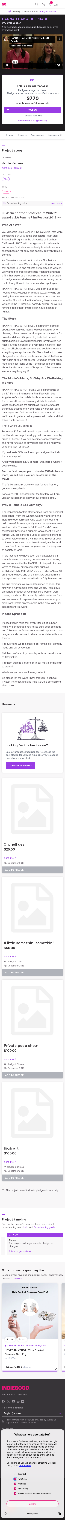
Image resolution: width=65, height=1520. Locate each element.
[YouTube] (13, 1401)
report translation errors (25, 1422)
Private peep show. (21, 1045)
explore (18, 1278)
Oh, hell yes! (15, 844)
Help (26, 1227)
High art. (12, 1148)
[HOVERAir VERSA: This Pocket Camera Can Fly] (30, 1311)
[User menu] (56, 4)
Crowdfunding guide (44, 1227)
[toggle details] (57, 1370)
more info (7, 168)
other (6, 191)
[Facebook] (3, 1401)
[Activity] (50, 4)
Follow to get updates (20, 1251)
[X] (8, 1401)
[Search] (36, 4)
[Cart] (43, 4)
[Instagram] (18, 1401)
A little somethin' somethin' (29, 942)
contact (17, 168)
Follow (32, 110)
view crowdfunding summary (32, 120)
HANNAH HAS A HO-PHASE (25, 18)
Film (6, 179)
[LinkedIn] (22, 1401)
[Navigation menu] (62, 4)
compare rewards (20, 765)
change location (47, 11)
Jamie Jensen (13, 22)
